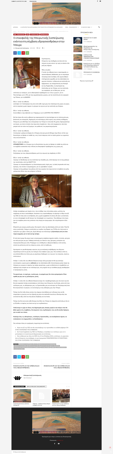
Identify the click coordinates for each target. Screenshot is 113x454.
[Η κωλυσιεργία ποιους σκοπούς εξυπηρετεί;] (22, 395)
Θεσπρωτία (42, 345)
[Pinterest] (23, 53)
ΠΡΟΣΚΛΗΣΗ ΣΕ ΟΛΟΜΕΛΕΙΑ (91, 72)
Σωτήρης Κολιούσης (61, 347)
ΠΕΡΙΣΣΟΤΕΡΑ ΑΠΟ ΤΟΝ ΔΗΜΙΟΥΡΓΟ (36, 386)
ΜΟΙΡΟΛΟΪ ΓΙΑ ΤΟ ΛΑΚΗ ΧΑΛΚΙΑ (90, 38)
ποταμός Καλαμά (45, 347)
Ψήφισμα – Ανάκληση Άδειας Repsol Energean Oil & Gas (41, 404)
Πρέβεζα (53, 347)
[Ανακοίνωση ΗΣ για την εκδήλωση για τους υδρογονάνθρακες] (61, 395)
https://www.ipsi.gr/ (28, 377)
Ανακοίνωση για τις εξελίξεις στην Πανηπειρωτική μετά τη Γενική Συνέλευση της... (92, 65)
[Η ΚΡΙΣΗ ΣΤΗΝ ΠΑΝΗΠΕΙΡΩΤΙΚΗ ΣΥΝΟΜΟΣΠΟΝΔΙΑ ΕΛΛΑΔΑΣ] (77, 57)
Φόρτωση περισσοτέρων (86, 81)
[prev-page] (67, 387)
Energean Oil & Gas (24, 344)
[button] (99, 27)
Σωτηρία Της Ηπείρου (19, 349)
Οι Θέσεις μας (85, 27)
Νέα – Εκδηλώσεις (71, 27)
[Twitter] (19, 53)
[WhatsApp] (27, 53)
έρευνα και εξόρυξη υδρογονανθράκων (47, 344)
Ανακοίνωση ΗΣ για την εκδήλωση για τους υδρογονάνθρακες (26, 366)
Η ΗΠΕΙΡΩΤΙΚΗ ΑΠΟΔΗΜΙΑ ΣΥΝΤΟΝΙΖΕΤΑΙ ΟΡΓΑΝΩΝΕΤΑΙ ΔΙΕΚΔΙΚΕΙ (42, 27)
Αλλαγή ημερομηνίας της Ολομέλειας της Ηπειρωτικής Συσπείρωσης (91, 47)
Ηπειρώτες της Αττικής (33, 345)
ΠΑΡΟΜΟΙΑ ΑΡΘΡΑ (19, 386)
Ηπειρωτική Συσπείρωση (22, 48)
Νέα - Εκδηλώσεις (21, 31)
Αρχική (15, 27)
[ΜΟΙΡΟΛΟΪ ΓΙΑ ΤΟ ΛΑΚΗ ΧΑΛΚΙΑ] (77, 40)
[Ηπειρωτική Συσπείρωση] (56, 14)
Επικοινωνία (33, 1)
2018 (28, 31)
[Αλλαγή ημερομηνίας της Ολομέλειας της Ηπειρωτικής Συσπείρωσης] (77, 49)
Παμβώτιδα (37, 347)
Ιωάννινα (57, 345)
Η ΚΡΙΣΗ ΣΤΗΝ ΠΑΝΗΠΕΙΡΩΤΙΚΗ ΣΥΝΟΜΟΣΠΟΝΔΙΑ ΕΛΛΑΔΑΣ (91, 56)
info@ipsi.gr (60, 440)
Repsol (31, 344)
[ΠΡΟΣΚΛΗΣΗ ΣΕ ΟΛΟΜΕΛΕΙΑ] (77, 74)
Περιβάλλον (44, 34)
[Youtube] (100, 1)
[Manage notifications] (110, 447)
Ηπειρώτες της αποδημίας (20, 345)
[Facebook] (97, 1)
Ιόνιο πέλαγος (50, 345)
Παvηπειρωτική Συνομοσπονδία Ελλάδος (23, 347)
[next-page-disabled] (69, 387)
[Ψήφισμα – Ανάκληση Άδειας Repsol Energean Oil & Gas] (41, 395)
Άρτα (35, 344)
